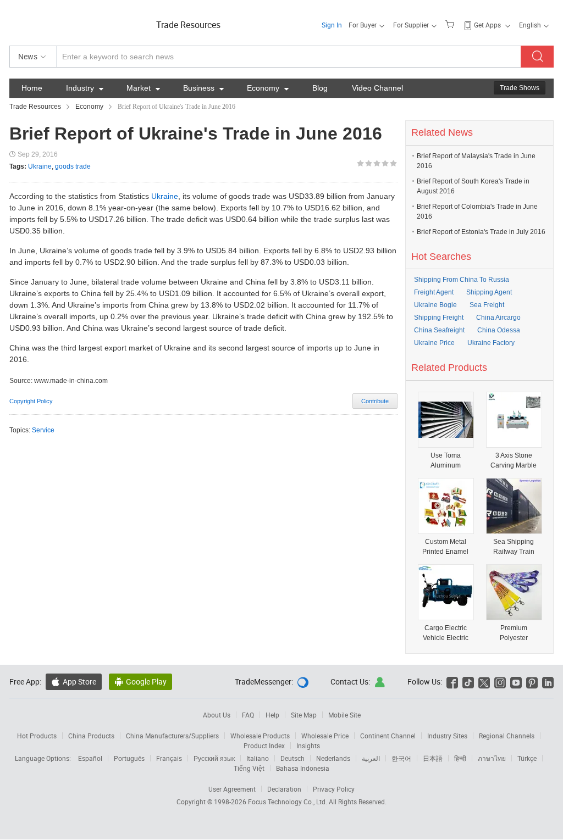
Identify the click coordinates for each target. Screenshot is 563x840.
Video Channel (377, 88)
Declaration (284, 789)
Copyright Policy (31, 401)
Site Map (304, 714)
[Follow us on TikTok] (468, 681)
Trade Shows (519, 88)
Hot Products (37, 735)
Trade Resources (188, 25)
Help (272, 714)
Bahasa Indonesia (302, 768)
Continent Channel (388, 735)
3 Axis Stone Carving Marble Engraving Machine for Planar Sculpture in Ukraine (514, 461)
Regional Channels (506, 735)
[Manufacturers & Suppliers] (80, 22)
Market (143, 88)
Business (203, 88)
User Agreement (232, 789)
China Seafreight (439, 330)
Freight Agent (434, 292)
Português (129, 758)
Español (90, 758)
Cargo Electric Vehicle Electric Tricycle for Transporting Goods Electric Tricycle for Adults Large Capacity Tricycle (446, 633)
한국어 (401, 758)
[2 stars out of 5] (364, 163)
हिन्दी (460, 758)
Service (43, 430)
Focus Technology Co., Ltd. (288, 801)
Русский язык (214, 758)
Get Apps (487, 24)
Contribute (375, 401)
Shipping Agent (489, 292)
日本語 (433, 758)
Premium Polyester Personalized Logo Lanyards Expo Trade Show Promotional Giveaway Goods (513, 633)
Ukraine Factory (491, 343)
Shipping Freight (438, 317)
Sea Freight (487, 305)
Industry (84, 88)
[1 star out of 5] (360, 163)
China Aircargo (498, 317)
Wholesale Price (325, 735)
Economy (268, 88)
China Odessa (498, 330)
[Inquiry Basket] (451, 23)
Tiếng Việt (249, 768)
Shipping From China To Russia (461, 279)
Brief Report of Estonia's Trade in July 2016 (481, 232)
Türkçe (527, 758)
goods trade (73, 166)
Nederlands (333, 758)
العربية (371, 758)
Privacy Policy (334, 789)
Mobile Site (344, 714)
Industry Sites (447, 735)
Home (31, 88)
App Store (73, 681)
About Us (216, 714)
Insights (308, 745)
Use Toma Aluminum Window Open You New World (445, 461)
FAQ (248, 714)
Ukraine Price (434, 343)
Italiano (257, 758)
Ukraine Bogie (435, 305)
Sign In (332, 24)
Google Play (140, 681)
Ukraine (40, 166)
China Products (91, 735)
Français (169, 758)
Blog (320, 88)
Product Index (264, 745)
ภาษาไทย (492, 758)
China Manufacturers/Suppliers (172, 735)
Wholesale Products (260, 735)
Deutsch (292, 758)
